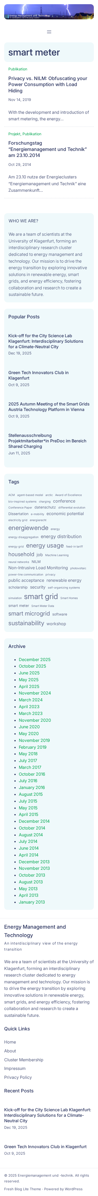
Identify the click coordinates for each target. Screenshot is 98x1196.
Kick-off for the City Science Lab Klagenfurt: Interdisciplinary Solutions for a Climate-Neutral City (45, 341)
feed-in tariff (74, 546)
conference (64, 501)
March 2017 (30, 767)
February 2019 (33, 747)
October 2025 (32, 666)
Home (10, 1042)
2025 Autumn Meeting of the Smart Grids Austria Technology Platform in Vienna (49, 406)
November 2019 (34, 740)
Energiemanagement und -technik (45, 1175)
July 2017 (28, 760)
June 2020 (29, 726)
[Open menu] (49, 32)
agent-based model (30, 495)
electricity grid (17, 520)
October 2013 (32, 875)
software (59, 614)
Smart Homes (69, 598)
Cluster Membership (23, 1059)
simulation (15, 598)
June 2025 (29, 672)
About (10, 1050)
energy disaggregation (23, 537)
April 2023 (29, 706)
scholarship (18, 587)
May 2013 (28, 888)
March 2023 (31, 713)
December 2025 (35, 659)
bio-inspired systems (22, 501)
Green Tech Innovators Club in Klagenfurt (38, 375)
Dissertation (18, 514)
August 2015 (31, 794)
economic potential (65, 513)
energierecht (38, 520)
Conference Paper (20, 507)
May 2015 (28, 807)
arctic (49, 495)
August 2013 (31, 881)
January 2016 (32, 787)
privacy (50, 574)
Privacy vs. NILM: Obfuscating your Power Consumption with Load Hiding (47, 84)
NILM (36, 562)
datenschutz (45, 507)
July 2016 (28, 780)
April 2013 (28, 895)
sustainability (26, 623)
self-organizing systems (64, 587)
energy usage (45, 545)
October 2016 (32, 774)
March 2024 (31, 699)
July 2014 (28, 841)
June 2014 (29, 848)
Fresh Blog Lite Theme (22, 1189)
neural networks (18, 562)
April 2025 (29, 686)
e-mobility (37, 514)
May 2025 (29, 679)
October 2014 (32, 828)
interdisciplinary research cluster (41, 247)
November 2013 (34, 868)
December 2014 (34, 821)
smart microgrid (29, 613)
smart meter (18, 605)
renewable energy (64, 580)
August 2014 (31, 834)
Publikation (17, 69)
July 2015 (28, 801)
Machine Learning (57, 555)
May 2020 (29, 733)
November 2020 (35, 720)
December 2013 (34, 861)
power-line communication (25, 574)
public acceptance (26, 580)
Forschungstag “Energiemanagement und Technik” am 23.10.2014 (47, 149)
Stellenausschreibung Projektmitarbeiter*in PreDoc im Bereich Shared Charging (47, 441)
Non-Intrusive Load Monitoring (38, 567)
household (21, 554)
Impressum (15, 1068)
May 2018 (28, 753)
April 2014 (28, 854)
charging (45, 501)
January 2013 (32, 902)
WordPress (74, 1189)
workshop (56, 623)
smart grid (41, 596)
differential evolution (71, 507)
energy (55, 529)
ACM (11, 495)
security (37, 587)
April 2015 (28, 814)
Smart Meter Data (42, 606)
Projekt (14, 134)
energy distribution (61, 536)
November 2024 (35, 693)
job (40, 554)
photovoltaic (78, 568)
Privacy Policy (18, 1077)
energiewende (28, 528)
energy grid (16, 546)
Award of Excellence (68, 495)
